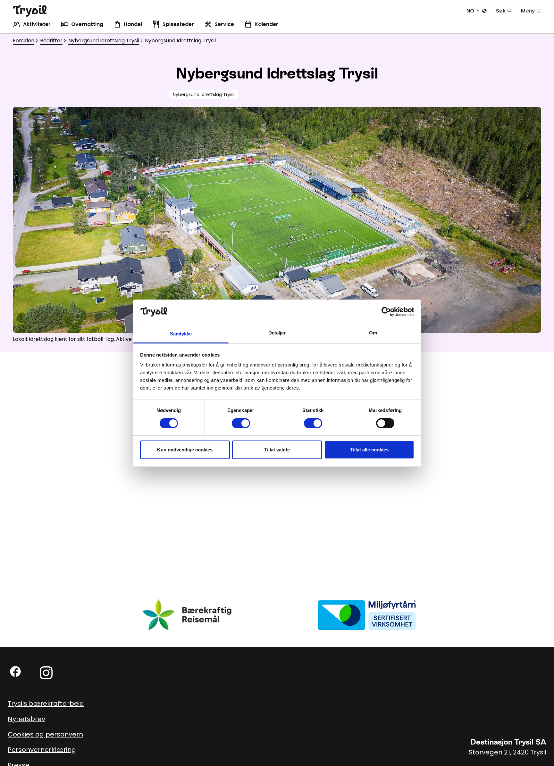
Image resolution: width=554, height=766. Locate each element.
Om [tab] (373, 332)
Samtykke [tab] (181, 333)
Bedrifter (51, 40)
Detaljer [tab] (277, 332)
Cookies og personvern (45, 734)
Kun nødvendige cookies (185, 449)
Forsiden (23, 40)
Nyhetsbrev (26, 718)
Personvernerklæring (42, 749)
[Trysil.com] (30, 11)
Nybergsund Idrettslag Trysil (103, 40)
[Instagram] (46, 672)
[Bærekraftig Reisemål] (187, 614)
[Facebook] (15, 671)
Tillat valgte (277, 449)
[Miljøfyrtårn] (367, 614)
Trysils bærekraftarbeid (46, 703)
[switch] (241, 423)
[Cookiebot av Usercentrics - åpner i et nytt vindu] (386, 312)
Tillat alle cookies (369, 449)
